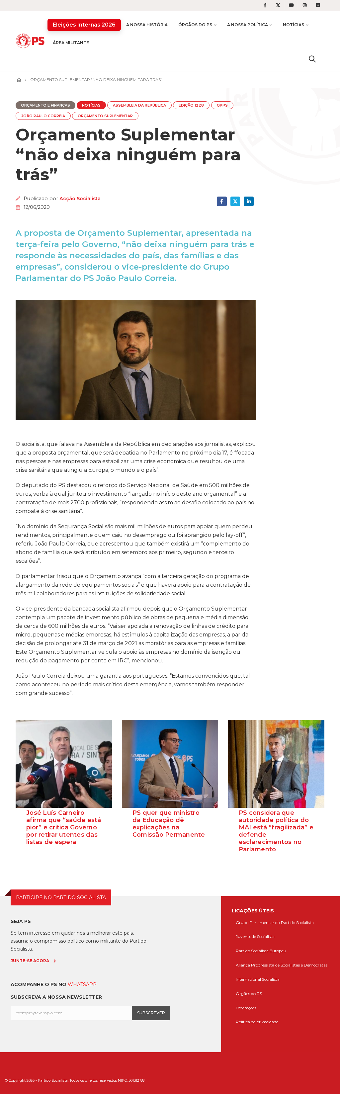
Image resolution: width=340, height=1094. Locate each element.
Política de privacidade (257, 1021)
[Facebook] (265, 5)
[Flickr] (318, 5)
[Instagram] (304, 5)
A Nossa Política (247, 24)
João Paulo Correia (43, 116)
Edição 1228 (191, 105)
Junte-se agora (30, 960)
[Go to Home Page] (19, 79)
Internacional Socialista (258, 979)
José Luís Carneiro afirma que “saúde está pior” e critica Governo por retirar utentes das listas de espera (63, 827)
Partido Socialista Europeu (261, 950)
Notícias (293, 24)
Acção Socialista (80, 199)
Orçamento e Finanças (45, 105)
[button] (312, 59)
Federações (246, 1007)
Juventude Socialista (255, 936)
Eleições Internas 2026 (84, 25)
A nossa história (147, 24)
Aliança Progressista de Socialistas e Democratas (281, 965)
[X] (278, 5)
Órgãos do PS (195, 24)
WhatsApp (82, 984)
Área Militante (71, 42)
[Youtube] (291, 5)
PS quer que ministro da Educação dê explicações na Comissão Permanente (168, 823)
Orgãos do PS (249, 993)
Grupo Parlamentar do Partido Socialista (275, 922)
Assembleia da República (139, 105)
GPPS (222, 105)
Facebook (221, 201)
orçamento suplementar (105, 116)
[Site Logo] (31, 41)
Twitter (235, 201)
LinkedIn (248, 201)
